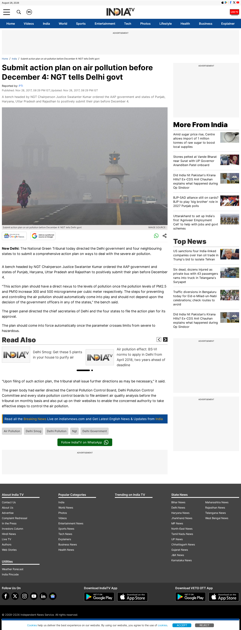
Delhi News (178, 507)
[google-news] (52, 596)
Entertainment (105, 23)
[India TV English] (120, 12)
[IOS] (222, 2)
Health (185, 23)
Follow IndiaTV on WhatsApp (81, 442)
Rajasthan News (215, 507)
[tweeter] (15, 596)
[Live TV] (234, 12)
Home (10, 23)
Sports (81, 23)
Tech (127, 23)
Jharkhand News (181, 518)
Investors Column (12, 528)
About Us (7, 507)
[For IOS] (224, 596)
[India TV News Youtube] (237, 2)
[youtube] (34, 596)
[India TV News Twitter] (234, 2)
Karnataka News (181, 560)
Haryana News (180, 512)
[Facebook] (5, 596)
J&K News (177, 555)
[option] (43, 355)
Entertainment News (70, 523)
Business (205, 23)
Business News (67, 544)
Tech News (65, 533)
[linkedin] (43, 596)
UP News (177, 539)
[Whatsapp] (156, 235)
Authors (6, 544)
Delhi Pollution (56, 431)
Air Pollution (12, 431)
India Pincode (10, 574)
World (63, 23)
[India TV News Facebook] (230, 2)
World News (65, 507)
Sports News (66, 528)
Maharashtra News (216, 502)
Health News (66, 549)
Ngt (74, 431)
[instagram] (24, 596)
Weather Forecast (12, 569)
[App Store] (132, 596)
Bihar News (178, 502)
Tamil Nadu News (182, 533)
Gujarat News (179, 549)
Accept (182, 625)
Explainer (228, 23)
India (46, 23)
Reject (204, 625)
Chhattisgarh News (183, 544)
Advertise (8, 512)
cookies (162, 625)
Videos (29, 23)
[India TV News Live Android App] (99, 596)
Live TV (6, 539)
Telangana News (215, 512)
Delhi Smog (33, 431)
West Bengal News (216, 518)
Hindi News (9, 533)
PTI (21, 85)
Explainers (64, 539)
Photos (145, 23)
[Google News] (14, 236)
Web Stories (9, 549)
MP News (177, 523)
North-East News (181, 528)
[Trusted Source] (43, 236)
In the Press (9, 523)
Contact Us (9, 502)
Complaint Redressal (14, 518)
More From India (200, 125)
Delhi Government (94, 431)
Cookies (32, 625)
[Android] (226, 2)
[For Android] (190, 596)
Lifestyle (165, 23)
